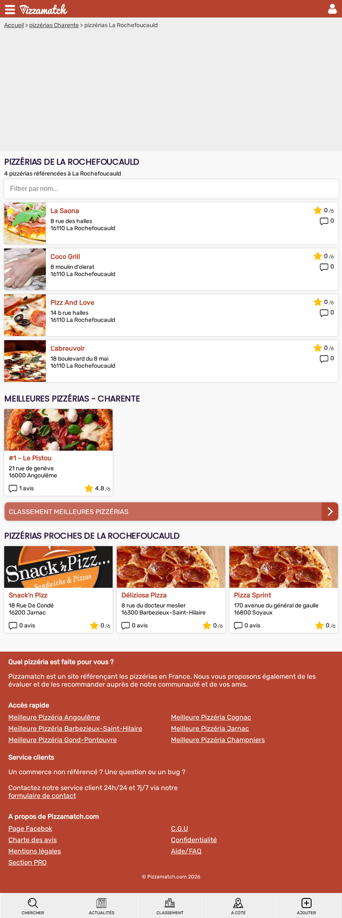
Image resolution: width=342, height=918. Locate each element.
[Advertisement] (171, 91)
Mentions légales (34, 851)
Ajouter (306, 912)
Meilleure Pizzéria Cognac (211, 717)
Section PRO (27, 862)
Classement (170, 912)
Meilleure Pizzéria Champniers (218, 740)
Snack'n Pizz (28, 595)
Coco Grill (65, 257)
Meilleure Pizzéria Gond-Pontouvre (62, 740)
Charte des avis (32, 840)
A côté (238, 912)
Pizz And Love (72, 302)
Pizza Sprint (252, 595)
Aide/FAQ (186, 851)
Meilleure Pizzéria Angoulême (54, 717)
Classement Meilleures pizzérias (68, 512)
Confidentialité (194, 840)
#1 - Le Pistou (30, 458)
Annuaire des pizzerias (44, 9)
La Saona (64, 211)
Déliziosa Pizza (144, 595)
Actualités (101, 912)
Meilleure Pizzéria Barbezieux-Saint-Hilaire (75, 728)
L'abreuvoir (67, 348)
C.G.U (179, 829)
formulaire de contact (42, 796)
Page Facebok (30, 829)
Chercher (33, 912)
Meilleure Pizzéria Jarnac (210, 728)
